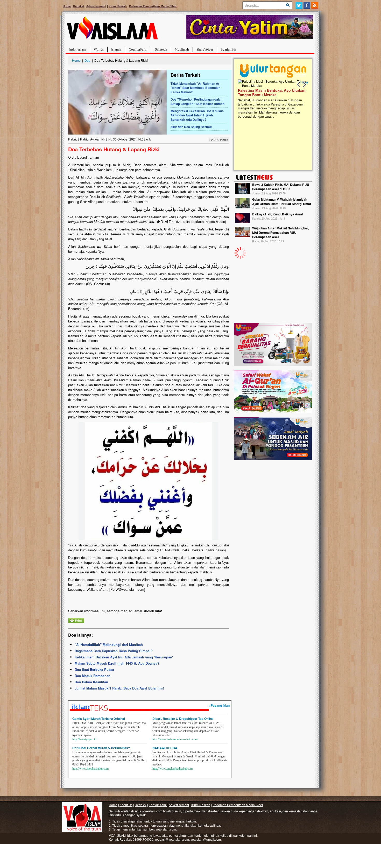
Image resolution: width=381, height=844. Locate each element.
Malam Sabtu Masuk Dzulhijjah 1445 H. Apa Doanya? (117, 663)
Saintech (161, 49)
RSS (315, 5)
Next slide (304, 84)
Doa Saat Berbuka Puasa (94, 669)
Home (67, 6)
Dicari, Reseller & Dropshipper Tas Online (183, 718)
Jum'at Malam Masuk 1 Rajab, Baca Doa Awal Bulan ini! (119, 688)
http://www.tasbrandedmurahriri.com (174, 739)
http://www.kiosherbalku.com (90, 768)
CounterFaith (138, 49)
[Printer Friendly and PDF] (76, 620)
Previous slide (298, 84)
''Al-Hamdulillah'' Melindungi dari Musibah (109, 644)
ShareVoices (204, 49)
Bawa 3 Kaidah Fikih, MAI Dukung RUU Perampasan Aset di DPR (280, 186)
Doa (87, 60)
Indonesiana (77, 49)
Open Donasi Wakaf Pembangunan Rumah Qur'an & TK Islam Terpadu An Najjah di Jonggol (271, 99)
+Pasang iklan (219, 705)
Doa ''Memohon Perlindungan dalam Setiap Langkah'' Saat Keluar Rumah (197, 101)
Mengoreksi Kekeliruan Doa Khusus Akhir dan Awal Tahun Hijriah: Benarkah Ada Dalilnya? (197, 115)
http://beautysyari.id (84, 739)
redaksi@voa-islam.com (172, 839)
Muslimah (182, 49)
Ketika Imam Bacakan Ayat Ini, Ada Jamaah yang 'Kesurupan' (124, 657)
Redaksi (78, 6)
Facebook (307, 5)
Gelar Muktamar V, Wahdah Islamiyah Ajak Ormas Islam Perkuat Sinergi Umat (281, 201)
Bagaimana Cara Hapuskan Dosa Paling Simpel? (114, 650)
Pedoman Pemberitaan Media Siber (153, 6)
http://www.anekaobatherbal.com (172, 768)
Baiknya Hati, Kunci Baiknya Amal (277, 214)
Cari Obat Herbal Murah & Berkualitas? (101, 747)
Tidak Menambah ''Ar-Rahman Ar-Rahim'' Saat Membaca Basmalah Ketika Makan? (196, 88)
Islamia (116, 49)
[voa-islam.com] (112, 30)
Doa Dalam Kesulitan (91, 681)
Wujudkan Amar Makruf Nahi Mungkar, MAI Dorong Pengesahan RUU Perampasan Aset (280, 232)
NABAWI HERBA (164, 747)
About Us (125, 805)
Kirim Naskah (118, 6)
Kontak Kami (158, 805)
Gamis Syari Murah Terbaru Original (98, 718)
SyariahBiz (228, 49)
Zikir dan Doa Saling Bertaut (191, 126)
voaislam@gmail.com (205, 839)
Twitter (299, 5)
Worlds (99, 49)
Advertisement (96, 6)
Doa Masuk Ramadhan (92, 675)
